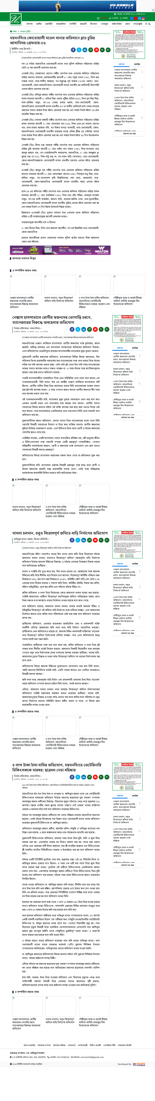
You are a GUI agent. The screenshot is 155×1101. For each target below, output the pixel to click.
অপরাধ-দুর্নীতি (25, 31)
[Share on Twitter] (79, 49)
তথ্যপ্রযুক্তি (138, 24)
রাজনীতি (48, 24)
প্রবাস (127, 24)
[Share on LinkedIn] (84, 49)
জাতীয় (39, 24)
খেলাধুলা (104, 24)
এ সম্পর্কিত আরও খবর (24, 270)
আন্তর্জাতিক (61, 24)
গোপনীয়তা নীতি (109, 1045)
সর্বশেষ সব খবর (129, 133)
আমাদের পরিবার (59, 1045)
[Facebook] (131, 18)
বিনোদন (93, 24)
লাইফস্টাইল (117, 24)
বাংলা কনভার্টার (29, 1045)
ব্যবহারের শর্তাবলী (124, 1045)
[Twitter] (139, 18)
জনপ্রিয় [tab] (137, 64)
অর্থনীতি (72, 24)
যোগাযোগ (72, 1045)
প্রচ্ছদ (14, 31)
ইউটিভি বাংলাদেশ (23, 1064)
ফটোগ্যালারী (82, 1045)
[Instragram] (143, 18)
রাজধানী (83, 24)
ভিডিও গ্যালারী (95, 1045)
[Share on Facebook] (73, 49)
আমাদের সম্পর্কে (44, 1045)
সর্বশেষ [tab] (121, 64)
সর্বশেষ (29, 24)
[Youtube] (135, 18)
